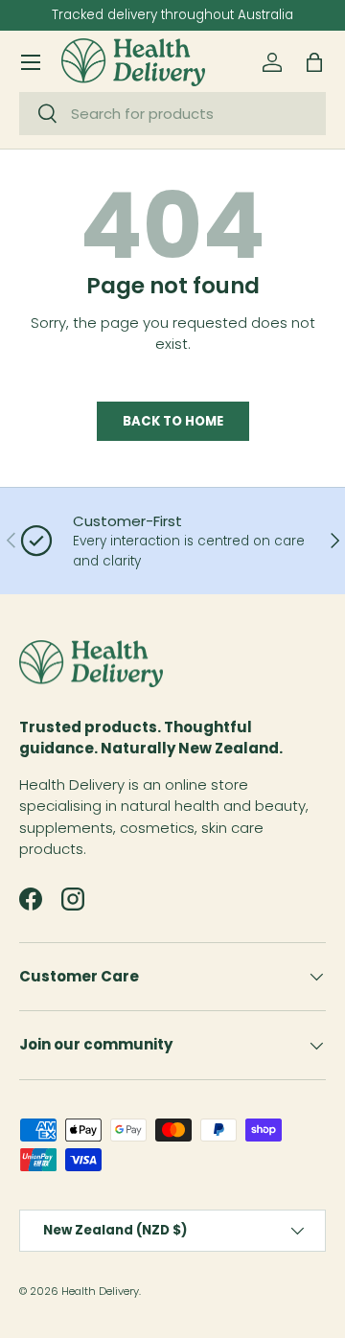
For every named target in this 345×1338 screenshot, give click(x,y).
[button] (314, 62)
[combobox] (172, 113)
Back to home (173, 421)
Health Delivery (100, 1291)
